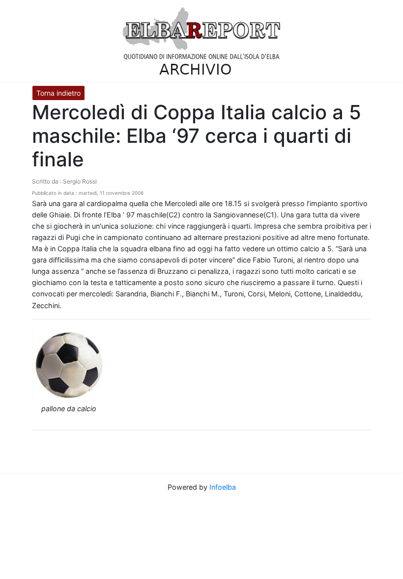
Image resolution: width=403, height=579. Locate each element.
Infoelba (222, 487)
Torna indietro (58, 93)
